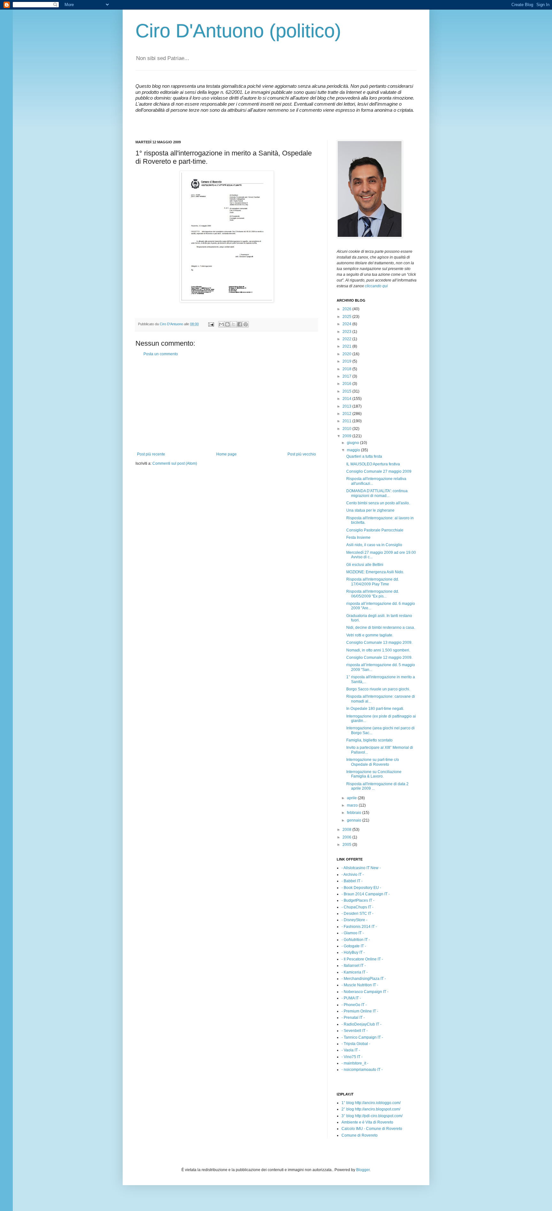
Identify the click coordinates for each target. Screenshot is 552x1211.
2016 (347, 383)
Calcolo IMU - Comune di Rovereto (371, 1128)
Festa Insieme (358, 537)
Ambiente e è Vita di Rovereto (367, 1122)
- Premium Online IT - (359, 1011)
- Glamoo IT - (352, 933)
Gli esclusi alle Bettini (364, 564)
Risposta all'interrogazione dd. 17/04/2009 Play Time (372, 581)
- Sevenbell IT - (354, 1030)
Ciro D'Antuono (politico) (238, 30)
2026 (347, 309)
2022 (347, 339)
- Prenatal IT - (353, 1017)
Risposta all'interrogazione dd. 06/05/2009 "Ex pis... (372, 593)
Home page (226, 454)
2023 (347, 331)
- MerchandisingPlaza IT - (363, 978)
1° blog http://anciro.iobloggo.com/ (371, 1103)
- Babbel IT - (352, 881)
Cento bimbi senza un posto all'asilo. (378, 503)
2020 (347, 354)
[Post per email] (211, 324)
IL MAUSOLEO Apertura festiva (373, 464)
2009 (347, 436)
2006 (347, 837)
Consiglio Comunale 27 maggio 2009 (378, 471)
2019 (347, 361)
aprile (352, 798)
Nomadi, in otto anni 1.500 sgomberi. (378, 650)
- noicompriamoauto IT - (362, 1069)
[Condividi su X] (233, 324)
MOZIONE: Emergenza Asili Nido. (375, 572)
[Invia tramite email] (221, 324)
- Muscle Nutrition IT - (359, 985)
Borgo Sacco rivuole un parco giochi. (378, 689)
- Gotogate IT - (353, 946)
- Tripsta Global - (355, 1044)
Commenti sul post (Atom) (174, 463)
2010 (347, 428)
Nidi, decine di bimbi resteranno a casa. (380, 627)
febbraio (354, 812)
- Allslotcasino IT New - (361, 868)
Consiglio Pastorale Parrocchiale (374, 530)
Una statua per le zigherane (370, 510)
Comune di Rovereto (359, 1135)
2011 (347, 421)
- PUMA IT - (351, 998)
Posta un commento (160, 354)
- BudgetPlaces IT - (357, 900)
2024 (347, 324)
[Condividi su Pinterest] (245, 324)
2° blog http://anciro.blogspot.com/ (370, 1109)
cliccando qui (376, 286)
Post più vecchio (302, 454)
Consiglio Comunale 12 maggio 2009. (379, 657)
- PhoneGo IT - (354, 1005)
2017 (347, 376)
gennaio (354, 820)
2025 (347, 316)
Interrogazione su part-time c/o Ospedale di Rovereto (372, 761)
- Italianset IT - (353, 965)
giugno (353, 442)
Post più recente (151, 454)
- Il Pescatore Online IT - (362, 959)
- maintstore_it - (354, 1063)
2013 (347, 406)
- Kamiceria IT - (354, 972)
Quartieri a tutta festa (364, 456)
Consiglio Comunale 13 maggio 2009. (379, 642)
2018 (347, 369)
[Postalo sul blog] (227, 324)
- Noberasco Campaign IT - (364, 991)
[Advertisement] (226, 404)
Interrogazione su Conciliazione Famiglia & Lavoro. (374, 774)
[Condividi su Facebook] (239, 324)
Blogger (363, 1170)
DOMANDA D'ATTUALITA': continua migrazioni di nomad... (377, 493)
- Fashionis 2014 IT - (359, 926)
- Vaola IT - (350, 1050)
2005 (347, 844)
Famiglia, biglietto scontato (369, 740)
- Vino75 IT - (352, 1057)
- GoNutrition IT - (355, 939)
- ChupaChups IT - (357, 907)
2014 (347, 398)
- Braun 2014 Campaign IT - (365, 894)
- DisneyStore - (354, 920)
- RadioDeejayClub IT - (361, 1024)
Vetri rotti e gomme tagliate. (369, 635)
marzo (353, 805)
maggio (354, 450)
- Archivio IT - (352, 874)
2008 (347, 829)
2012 (347, 413)
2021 (347, 346)
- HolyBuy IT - (353, 952)
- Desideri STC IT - (357, 913)
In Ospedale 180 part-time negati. (375, 708)
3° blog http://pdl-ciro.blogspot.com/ (371, 1116)
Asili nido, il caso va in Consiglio (374, 545)
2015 (347, 391)
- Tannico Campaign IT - (362, 1037)
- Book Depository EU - (361, 887)
